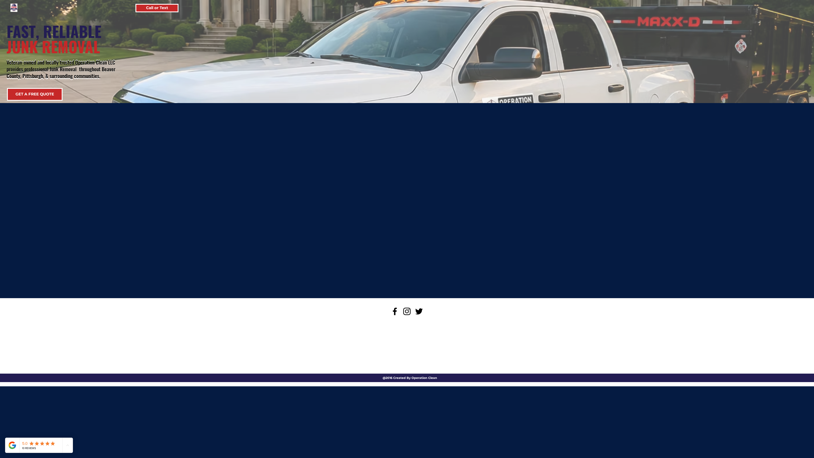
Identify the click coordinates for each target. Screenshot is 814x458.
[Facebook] (395, 311)
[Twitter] (419, 311)
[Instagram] (407, 311)
